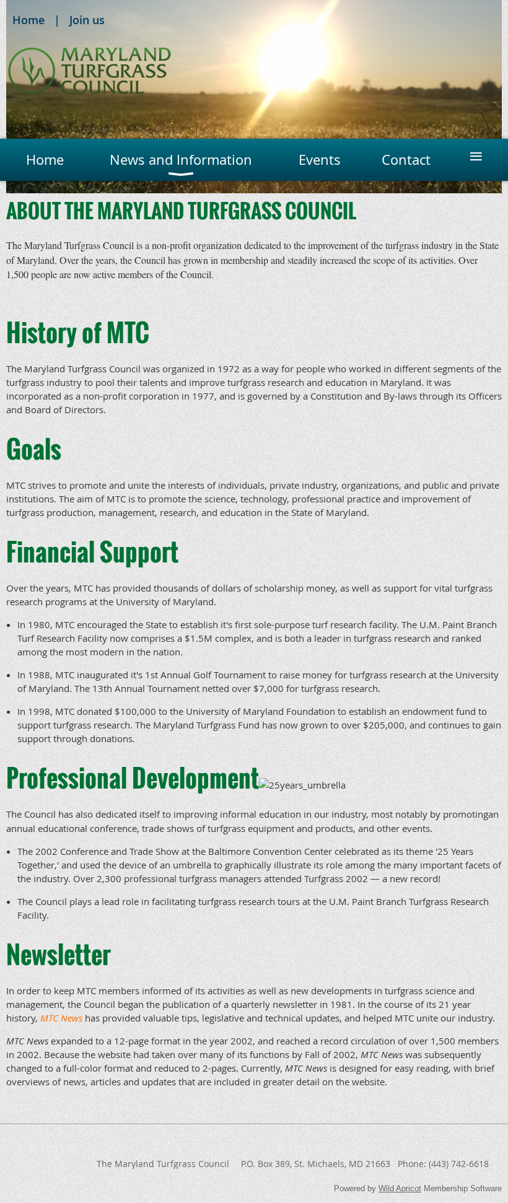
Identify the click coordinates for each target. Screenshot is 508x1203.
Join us (87, 19)
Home (28, 19)
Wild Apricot (400, 1188)
